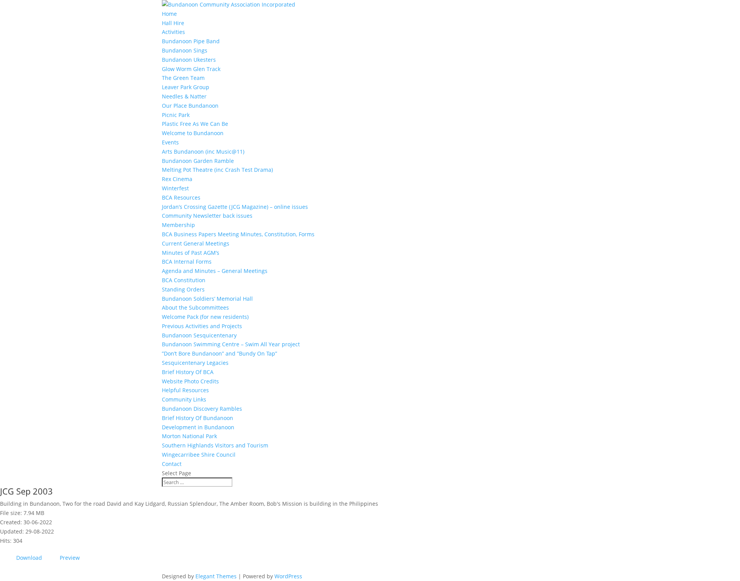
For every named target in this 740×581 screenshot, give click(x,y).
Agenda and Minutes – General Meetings (214, 270)
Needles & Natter (184, 96)
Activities (173, 32)
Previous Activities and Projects (202, 326)
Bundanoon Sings (184, 50)
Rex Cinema (177, 179)
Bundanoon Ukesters (189, 59)
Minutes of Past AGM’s (190, 252)
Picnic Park (176, 115)
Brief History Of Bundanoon (197, 418)
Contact (172, 464)
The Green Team (183, 77)
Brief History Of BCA (188, 372)
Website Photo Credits (190, 381)
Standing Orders (183, 289)
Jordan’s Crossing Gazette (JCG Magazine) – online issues (235, 206)
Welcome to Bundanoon (193, 133)
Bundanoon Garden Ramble (198, 160)
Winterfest (175, 188)
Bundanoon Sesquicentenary (199, 335)
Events (170, 142)
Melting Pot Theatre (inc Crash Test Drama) (217, 169)
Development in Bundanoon (198, 427)
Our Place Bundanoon (190, 105)
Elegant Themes (216, 576)
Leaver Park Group (185, 87)
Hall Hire (173, 23)
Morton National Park (189, 436)
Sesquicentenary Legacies (195, 362)
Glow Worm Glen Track (191, 69)
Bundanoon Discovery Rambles (202, 408)
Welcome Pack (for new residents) (205, 316)
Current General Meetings (195, 243)
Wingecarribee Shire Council (198, 454)
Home (169, 13)
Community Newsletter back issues (207, 215)
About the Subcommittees (195, 307)
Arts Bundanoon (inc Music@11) (203, 151)
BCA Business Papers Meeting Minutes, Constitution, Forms (238, 234)
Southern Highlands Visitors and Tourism (215, 445)
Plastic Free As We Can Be (195, 123)
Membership (178, 225)
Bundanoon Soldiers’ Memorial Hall (207, 298)
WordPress (288, 576)
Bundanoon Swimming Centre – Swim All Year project (231, 344)
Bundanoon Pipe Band (191, 41)
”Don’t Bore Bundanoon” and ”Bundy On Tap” (219, 353)
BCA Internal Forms (187, 261)
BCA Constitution (183, 280)
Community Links (184, 399)
